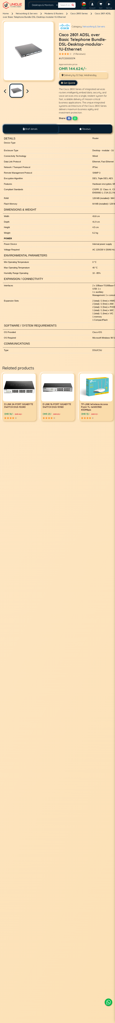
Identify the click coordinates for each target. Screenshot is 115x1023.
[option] (19, 397)
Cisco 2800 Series (79, 13)
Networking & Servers (27, 13)
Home (6, 13)
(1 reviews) (79, 54)
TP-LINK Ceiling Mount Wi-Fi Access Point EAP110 (57, 405)
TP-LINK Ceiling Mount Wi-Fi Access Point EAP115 (95, 405)
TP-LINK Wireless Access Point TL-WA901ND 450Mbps (17, 407)
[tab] (30, 129)
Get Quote (69, 82)
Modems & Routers (54, 13)
